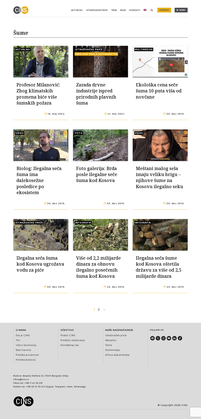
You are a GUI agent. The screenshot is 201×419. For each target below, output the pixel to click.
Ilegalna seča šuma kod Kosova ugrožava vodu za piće (40, 264)
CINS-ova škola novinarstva (96, 54)
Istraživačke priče (97, 10)
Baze (123, 10)
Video (19, 133)
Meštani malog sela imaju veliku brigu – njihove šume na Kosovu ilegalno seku (159, 177)
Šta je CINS (23, 335)
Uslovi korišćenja (26, 345)
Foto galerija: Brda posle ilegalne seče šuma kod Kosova (96, 174)
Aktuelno (77, 10)
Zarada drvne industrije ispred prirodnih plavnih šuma (96, 94)
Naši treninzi (23, 350)
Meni (182, 10)
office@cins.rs (21, 379)
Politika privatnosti (27, 354)
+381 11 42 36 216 (33, 383)
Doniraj (164, 10)
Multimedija (144, 49)
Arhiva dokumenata (117, 354)
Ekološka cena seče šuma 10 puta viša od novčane (159, 91)
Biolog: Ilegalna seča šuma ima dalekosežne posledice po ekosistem (39, 180)
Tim (18, 340)
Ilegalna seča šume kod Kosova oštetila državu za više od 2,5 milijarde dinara (158, 267)
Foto (79, 133)
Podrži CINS (67, 335)
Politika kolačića (26, 359)
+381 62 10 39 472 (35, 386)
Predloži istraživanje (72, 340)
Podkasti (134, 10)
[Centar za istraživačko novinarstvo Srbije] (21, 10)
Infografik (83, 222)
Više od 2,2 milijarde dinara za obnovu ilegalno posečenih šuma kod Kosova (98, 267)
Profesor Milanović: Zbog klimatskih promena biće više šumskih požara (38, 94)
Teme (114, 10)
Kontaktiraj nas (69, 345)
